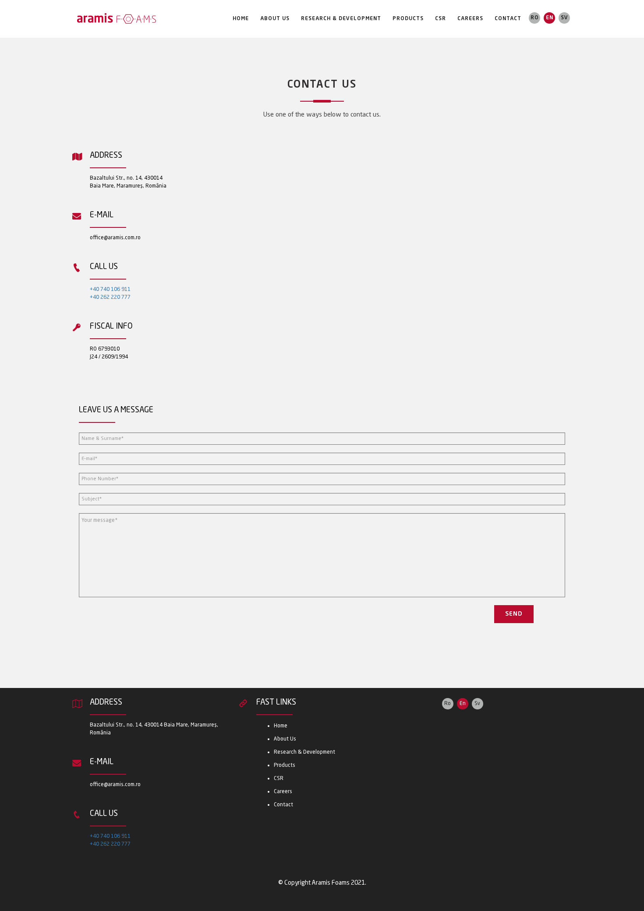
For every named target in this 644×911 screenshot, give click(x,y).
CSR (440, 18)
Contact (508, 18)
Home (241, 18)
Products (408, 18)
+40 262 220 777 (110, 297)
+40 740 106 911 (110, 289)
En (549, 18)
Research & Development (341, 18)
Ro (535, 18)
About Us (275, 18)
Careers (470, 18)
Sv (564, 18)
